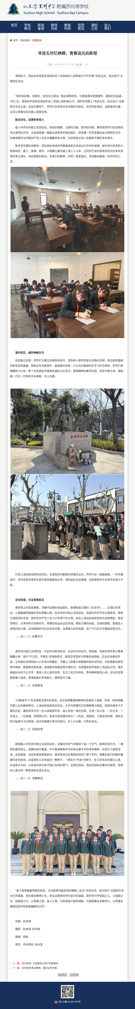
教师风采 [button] (54, 26)
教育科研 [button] (67, 26)
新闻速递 (25, 40)
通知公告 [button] (94, 26)
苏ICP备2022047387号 (70, 1002)
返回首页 (63, 975)
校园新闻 (36, 40)
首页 (15, 40)
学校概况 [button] (27, 26)
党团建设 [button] (81, 26)
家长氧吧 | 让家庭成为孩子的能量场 (40, 963)
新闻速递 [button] (41, 26)
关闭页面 (74, 975)
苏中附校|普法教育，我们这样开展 (39, 968)
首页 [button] (14, 25)
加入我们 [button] (107, 26)
